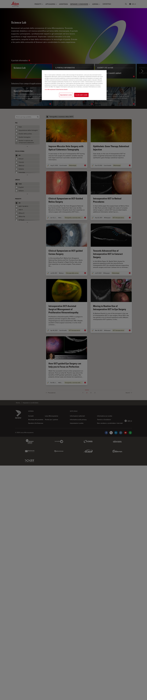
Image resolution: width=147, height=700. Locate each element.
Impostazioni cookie (66, 95)
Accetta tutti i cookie (81, 95)
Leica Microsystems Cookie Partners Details (56, 89)
